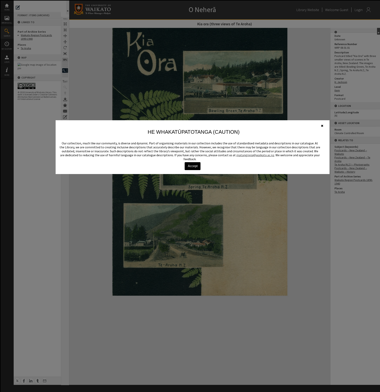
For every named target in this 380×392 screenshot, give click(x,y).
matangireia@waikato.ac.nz (255, 155)
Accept (193, 166)
